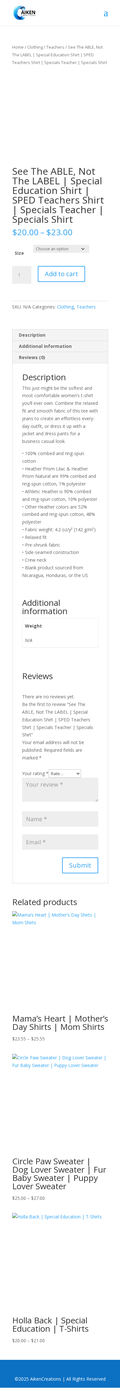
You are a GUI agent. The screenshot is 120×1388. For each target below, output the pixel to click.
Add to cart (61, 273)
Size (19, 253)
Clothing (35, 47)
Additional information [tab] (45, 346)
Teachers (55, 47)
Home (18, 47)
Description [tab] (32, 335)
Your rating (35, 773)
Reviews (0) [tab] (32, 357)
